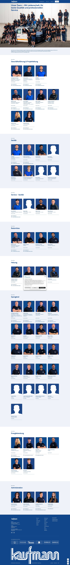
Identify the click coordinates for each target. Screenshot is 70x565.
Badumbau (45, 530)
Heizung (45, 523)
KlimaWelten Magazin (55, 519)
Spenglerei (45, 519)
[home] (14, 1)
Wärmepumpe (46, 518)
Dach (45, 527)
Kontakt (57, 1)
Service (37, 523)
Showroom (52, 1)
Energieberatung (46, 526)
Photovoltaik (46, 522)
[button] (42, 1)
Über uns (37, 518)
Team (37, 519)
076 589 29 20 (13, 530)
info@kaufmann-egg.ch (14, 526)
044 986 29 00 (13, 527)
